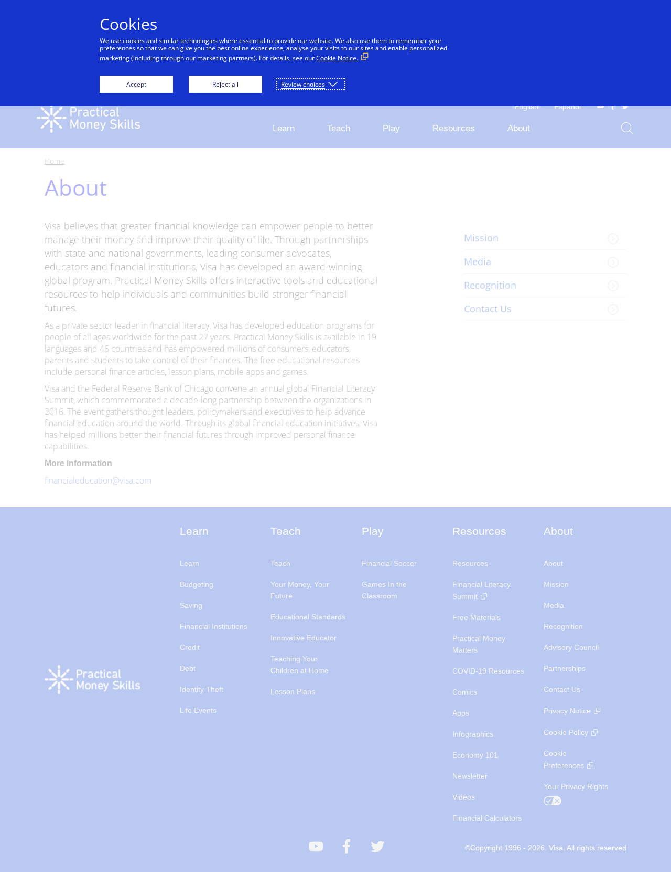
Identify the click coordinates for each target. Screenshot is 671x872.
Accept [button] (136, 84)
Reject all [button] (225, 84)
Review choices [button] (303, 84)
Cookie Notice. (337, 58)
